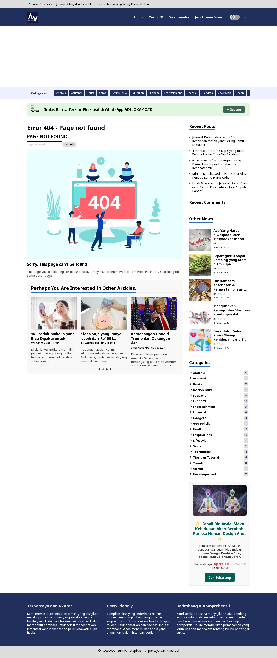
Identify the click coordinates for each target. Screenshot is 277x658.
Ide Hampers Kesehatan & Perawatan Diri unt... (230, 284)
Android (61, 93)
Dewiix (220, 344)
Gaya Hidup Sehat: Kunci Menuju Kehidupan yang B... (229, 335)
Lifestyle (199, 440)
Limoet (38, 343)
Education (138, 93)
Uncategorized (204, 474)
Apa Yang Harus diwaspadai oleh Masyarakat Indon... (229, 234)
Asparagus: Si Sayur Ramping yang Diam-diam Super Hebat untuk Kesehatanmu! (216, 164)
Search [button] (69, 144)
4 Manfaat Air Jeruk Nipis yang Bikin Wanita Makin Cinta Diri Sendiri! (218, 152)
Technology (201, 452)
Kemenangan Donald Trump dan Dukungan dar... (150, 338)
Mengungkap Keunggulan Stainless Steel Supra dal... (231, 310)
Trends (198, 463)
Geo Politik (224, 93)
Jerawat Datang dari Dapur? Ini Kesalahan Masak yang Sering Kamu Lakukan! (102, 4)
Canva (102, 93)
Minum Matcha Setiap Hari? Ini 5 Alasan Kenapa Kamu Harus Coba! (220, 175)
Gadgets (207, 93)
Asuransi (76, 93)
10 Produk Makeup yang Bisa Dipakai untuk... (53, 336)
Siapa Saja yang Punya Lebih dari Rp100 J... (101, 336)
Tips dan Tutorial (205, 457)
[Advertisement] (138, 56)
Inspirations (202, 435)
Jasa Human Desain (209, 17)
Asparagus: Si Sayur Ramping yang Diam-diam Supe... (230, 259)
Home (138, 17)
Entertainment (173, 93)
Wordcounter (179, 17)
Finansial (192, 93)
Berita (90, 93)
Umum (197, 468)
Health (240, 93)
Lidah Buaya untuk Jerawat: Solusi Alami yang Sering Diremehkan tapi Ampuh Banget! (220, 187)
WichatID (156, 17)
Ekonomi (154, 93)
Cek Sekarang (219, 577)
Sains (196, 446)
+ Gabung (234, 109)
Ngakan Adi (92, 343)
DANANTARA (119, 93)
